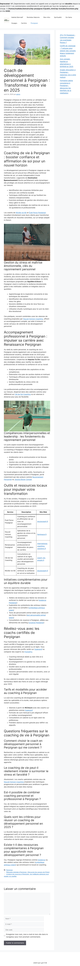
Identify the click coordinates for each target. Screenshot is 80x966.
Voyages (14, 23)
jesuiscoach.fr (42, 521)
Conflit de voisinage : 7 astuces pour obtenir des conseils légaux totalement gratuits (68, 51)
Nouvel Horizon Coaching (33, 319)
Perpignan (34, 23)
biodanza (41, 860)
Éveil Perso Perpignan (37, 213)
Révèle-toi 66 (21, 213)
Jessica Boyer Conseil (23, 479)
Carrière (24, 23)
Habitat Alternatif (17, 17)
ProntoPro (28, 652)
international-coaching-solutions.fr (42, 546)
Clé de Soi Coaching (23, 394)
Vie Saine (68, 17)
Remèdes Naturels (33, 17)
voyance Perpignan (36, 623)
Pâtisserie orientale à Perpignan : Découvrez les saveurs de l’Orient (27, 872)
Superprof (38, 649)
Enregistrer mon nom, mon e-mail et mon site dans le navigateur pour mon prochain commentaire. (27, 935)
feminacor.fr (42, 534)
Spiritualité (58, 17)
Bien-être (47, 17)
